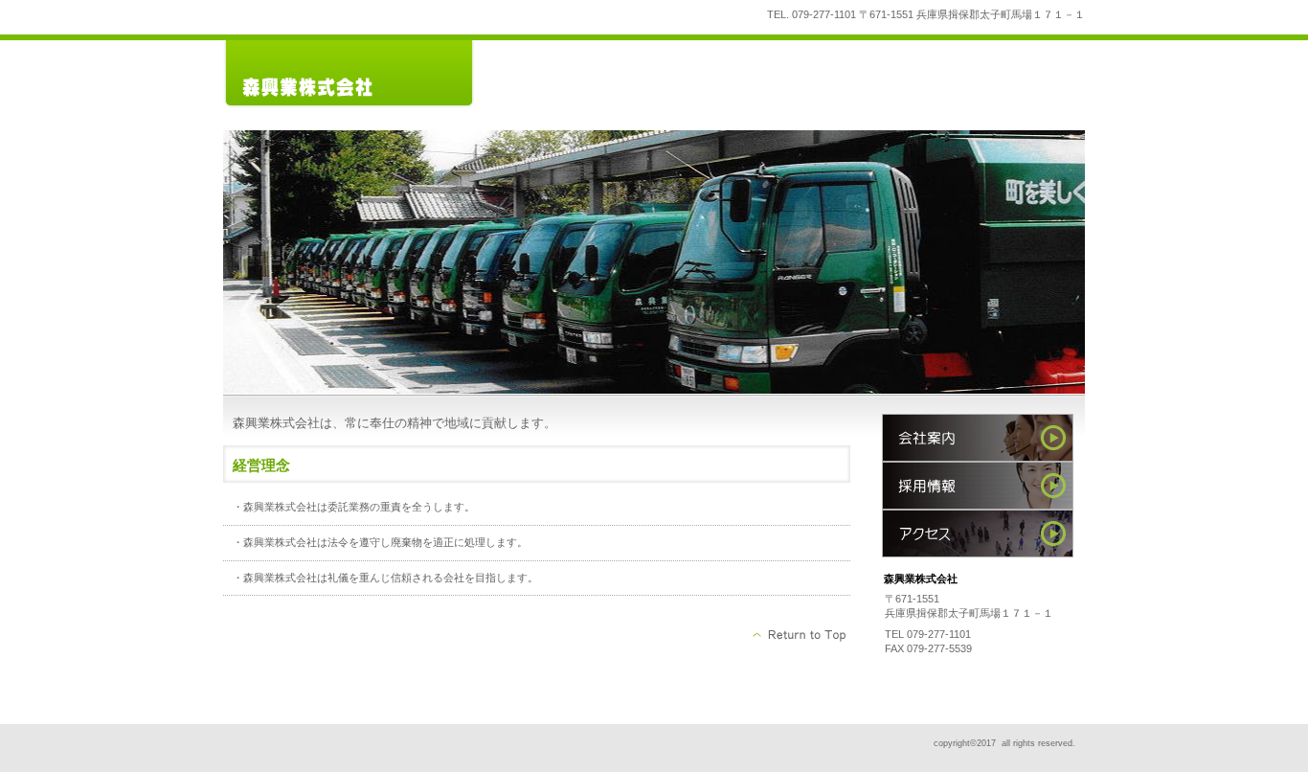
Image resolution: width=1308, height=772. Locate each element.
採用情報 (977, 486)
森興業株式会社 (366, 74)
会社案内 (977, 438)
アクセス (977, 533)
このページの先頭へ (800, 635)
